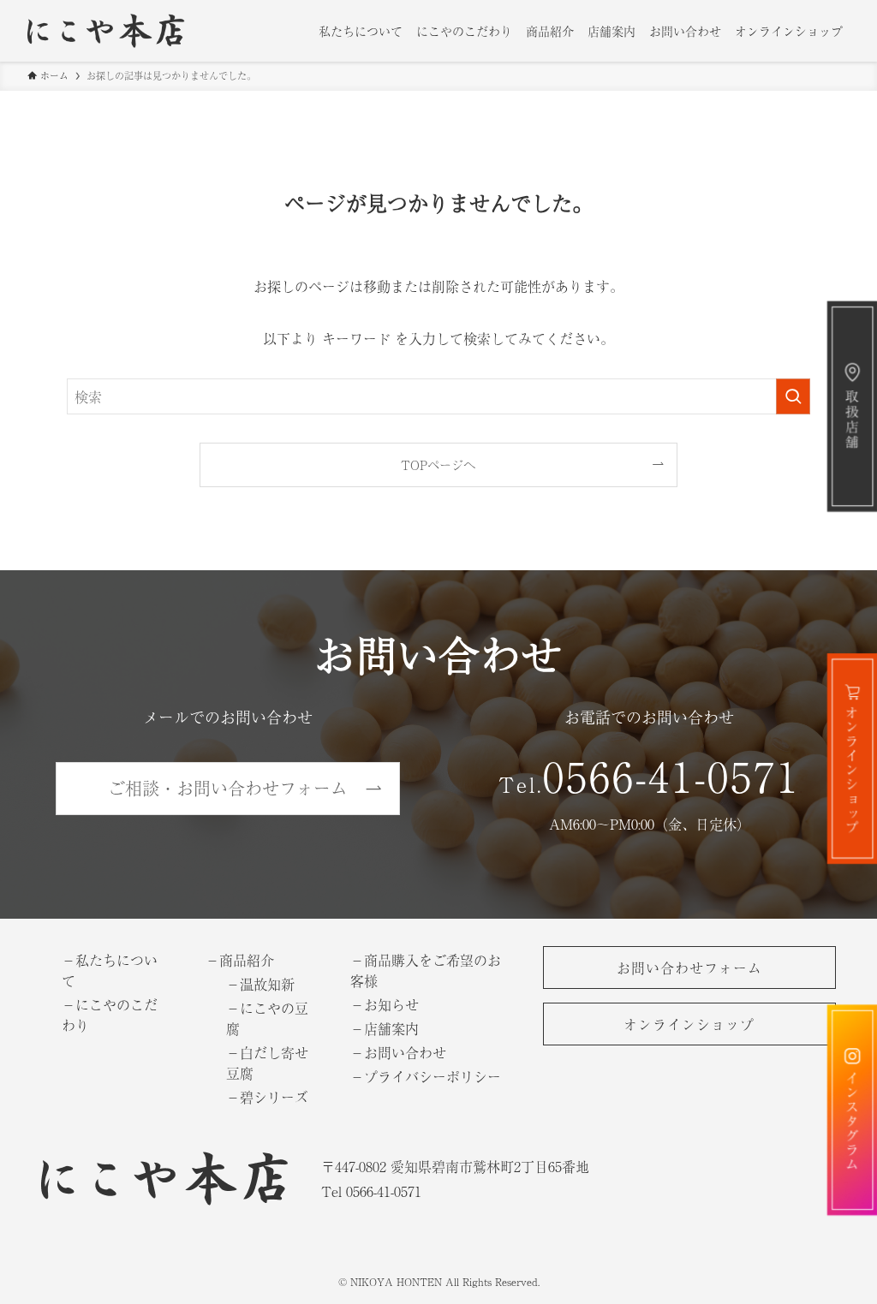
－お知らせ (384, 1004)
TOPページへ (438, 464)
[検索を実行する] (793, 396)
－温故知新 (260, 984)
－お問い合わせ (398, 1052)
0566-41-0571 (671, 775)
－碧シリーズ (267, 1097)
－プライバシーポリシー (425, 1076)
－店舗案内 (384, 1028)
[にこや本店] (114, 31)
